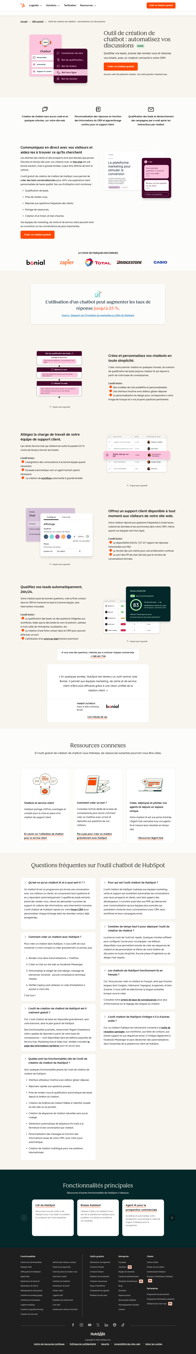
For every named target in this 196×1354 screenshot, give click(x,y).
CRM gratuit (38, 21)
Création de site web (29, 1314)
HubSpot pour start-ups (159, 1304)
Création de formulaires (30, 1300)
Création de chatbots (61, 1281)
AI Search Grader (97, 1267)
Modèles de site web (98, 1295)
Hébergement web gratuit (31, 1291)
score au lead (51, 638)
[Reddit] (115, 1326)
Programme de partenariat (158, 1294)
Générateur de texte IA (30, 1281)
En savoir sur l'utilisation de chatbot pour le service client (43, 836)
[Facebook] (73, 1326)
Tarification (70, 5)
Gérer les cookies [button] (153, 1344)
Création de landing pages (31, 1295)
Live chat (56, 1305)
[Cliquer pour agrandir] (137, 173)
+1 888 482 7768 (98, 656)
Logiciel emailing (28, 1305)
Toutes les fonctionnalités (31, 1262)
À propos (122, 1262)
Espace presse (124, 1295)
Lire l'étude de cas (97, 717)
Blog (120, 1286)
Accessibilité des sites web (127, 1344)
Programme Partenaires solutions (160, 1299)
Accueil (24, 21)
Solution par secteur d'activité (65, 1309)
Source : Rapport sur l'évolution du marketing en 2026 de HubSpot (98, 315)
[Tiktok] (123, 1326)
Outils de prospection (62, 1267)
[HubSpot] (23, 5)
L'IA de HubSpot (45, 1205)
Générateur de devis (61, 1286)
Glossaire (122, 1291)
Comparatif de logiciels (99, 1291)
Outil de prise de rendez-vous (65, 1272)
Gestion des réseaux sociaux (64, 1262)
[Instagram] (81, 1326)
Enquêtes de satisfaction (63, 1300)
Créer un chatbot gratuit (161, 5)
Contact (122, 1309)
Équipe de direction (127, 1272)
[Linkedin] (106, 1326)
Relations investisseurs (130, 1281)
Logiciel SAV (58, 1295)
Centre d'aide (152, 1262)
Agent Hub (25, 1277)
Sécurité (105, 1344)
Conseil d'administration (129, 1277)
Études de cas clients (155, 1267)
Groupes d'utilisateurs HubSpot (160, 1279)
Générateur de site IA (29, 1286)
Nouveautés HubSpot (127, 1300)
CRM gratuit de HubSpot (31, 1272)
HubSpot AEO (26, 1267)
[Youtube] (90, 1326)
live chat (77, 162)
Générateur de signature (100, 1262)
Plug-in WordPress (97, 1286)
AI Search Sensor (97, 1272)
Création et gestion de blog (32, 1309)
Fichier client (58, 1291)
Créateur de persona (98, 1281)
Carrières (125, 1267)
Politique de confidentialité (83, 1344)
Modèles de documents (99, 1277)
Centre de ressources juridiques (49, 1344)
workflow (46, 478)
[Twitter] (98, 1326)
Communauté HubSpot (156, 1272)
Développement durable (129, 1305)
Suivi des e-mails (60, 1277)
